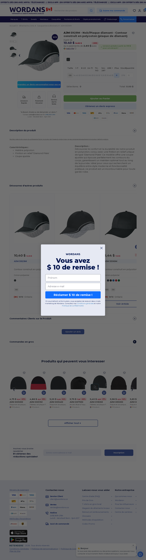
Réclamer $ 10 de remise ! (73, 295)
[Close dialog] (101, 248)
